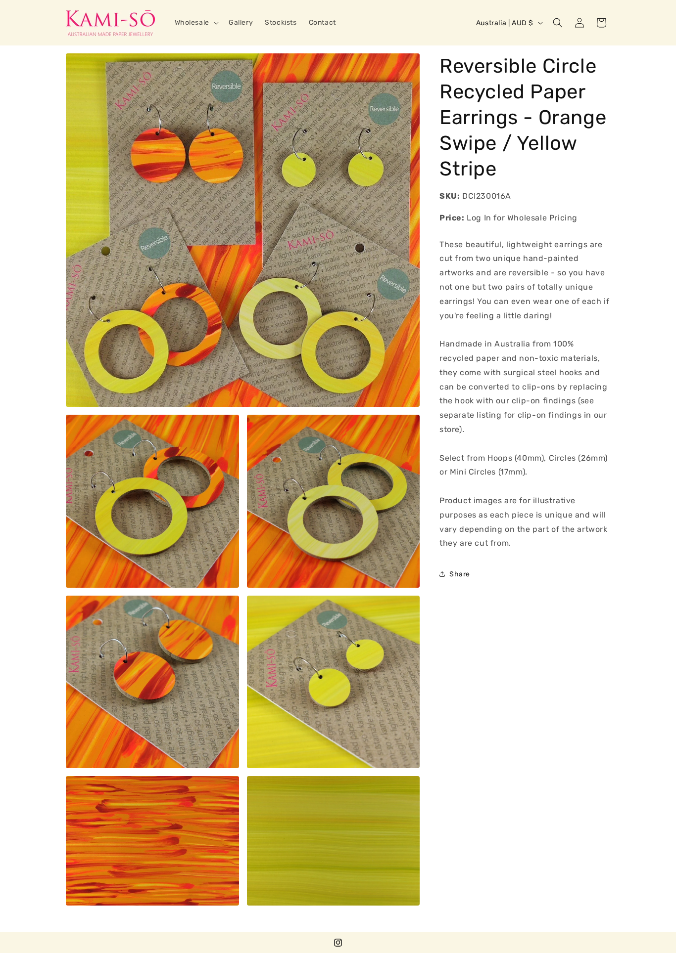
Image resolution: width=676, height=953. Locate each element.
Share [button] (459, 574)
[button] (196, 22)
